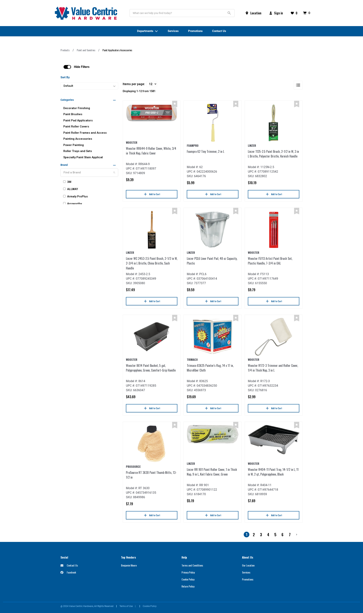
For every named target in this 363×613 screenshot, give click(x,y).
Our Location (248, 565)
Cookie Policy (188, 579)
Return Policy (188, 586)
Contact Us (72, 565)
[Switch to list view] (298, 85)
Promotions (247, 579)
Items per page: (134, 84)
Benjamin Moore (129, 565)
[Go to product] (151, 113)
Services (246, 572)
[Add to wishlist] (174, 104)
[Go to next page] (296, 534)
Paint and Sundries (86, 50)
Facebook (71, 572)
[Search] (114, 172)
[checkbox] (67, 67)
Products (65, 50)
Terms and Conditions (192, 565)
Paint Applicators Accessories (117, 50)
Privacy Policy (188, 572)
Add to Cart (154, 194)
